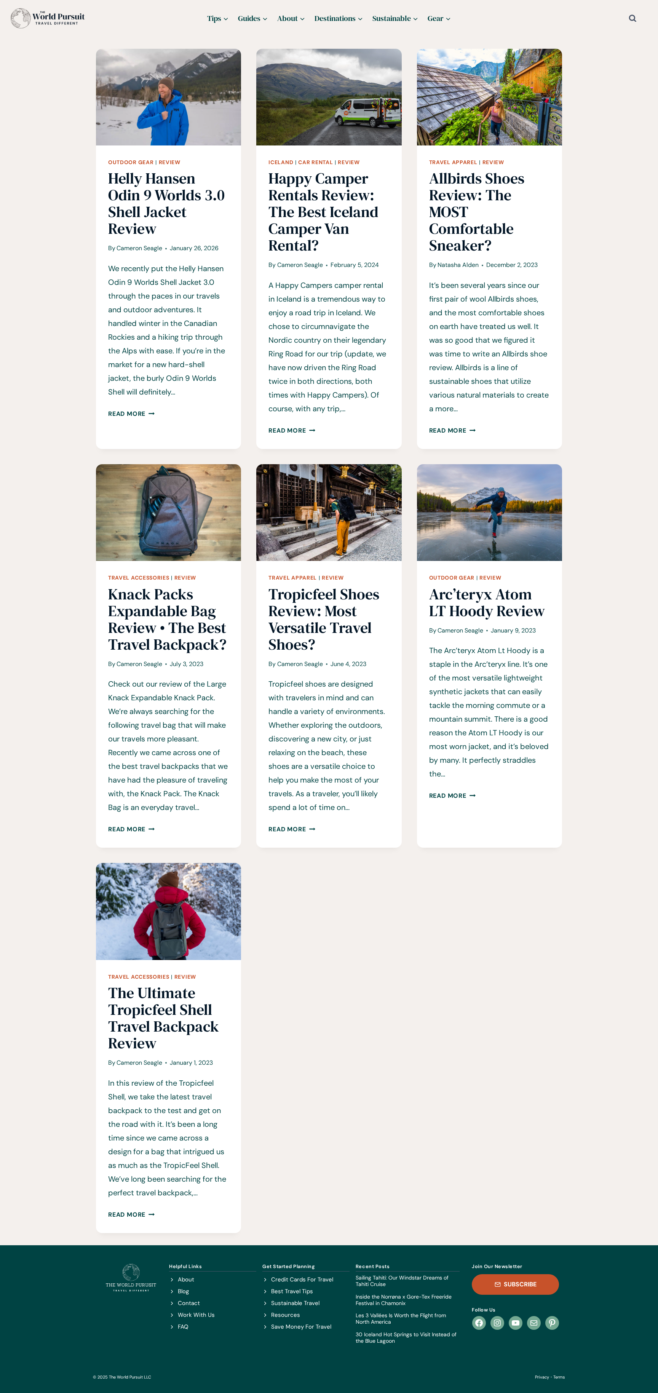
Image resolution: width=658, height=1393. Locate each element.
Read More (131, 414)
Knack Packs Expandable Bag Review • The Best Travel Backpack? (167, 619)
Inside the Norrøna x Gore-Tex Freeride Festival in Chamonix (404, 1300)
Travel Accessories (138, 577)
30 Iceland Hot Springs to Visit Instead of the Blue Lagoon (406, 1337)
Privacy (542, 1377)
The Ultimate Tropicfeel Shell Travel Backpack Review (163, 1017)
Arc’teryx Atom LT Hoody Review (487, 602)
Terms (559, 1377)
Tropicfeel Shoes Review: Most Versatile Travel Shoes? (323, 619)
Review (169, 162)
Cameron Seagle (139, 248)
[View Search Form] (639, 18)
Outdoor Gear (130, 162)
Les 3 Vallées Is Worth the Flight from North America (401, 1318)
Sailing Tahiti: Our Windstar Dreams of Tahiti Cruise (402, 1281)
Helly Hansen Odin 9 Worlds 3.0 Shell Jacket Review (166, 203)
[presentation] (168, 97)
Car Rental (315, 162)
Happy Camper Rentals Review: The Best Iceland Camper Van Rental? (323, 212)
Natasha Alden (458, 265)
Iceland (280, 162)
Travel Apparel (453, 162)
